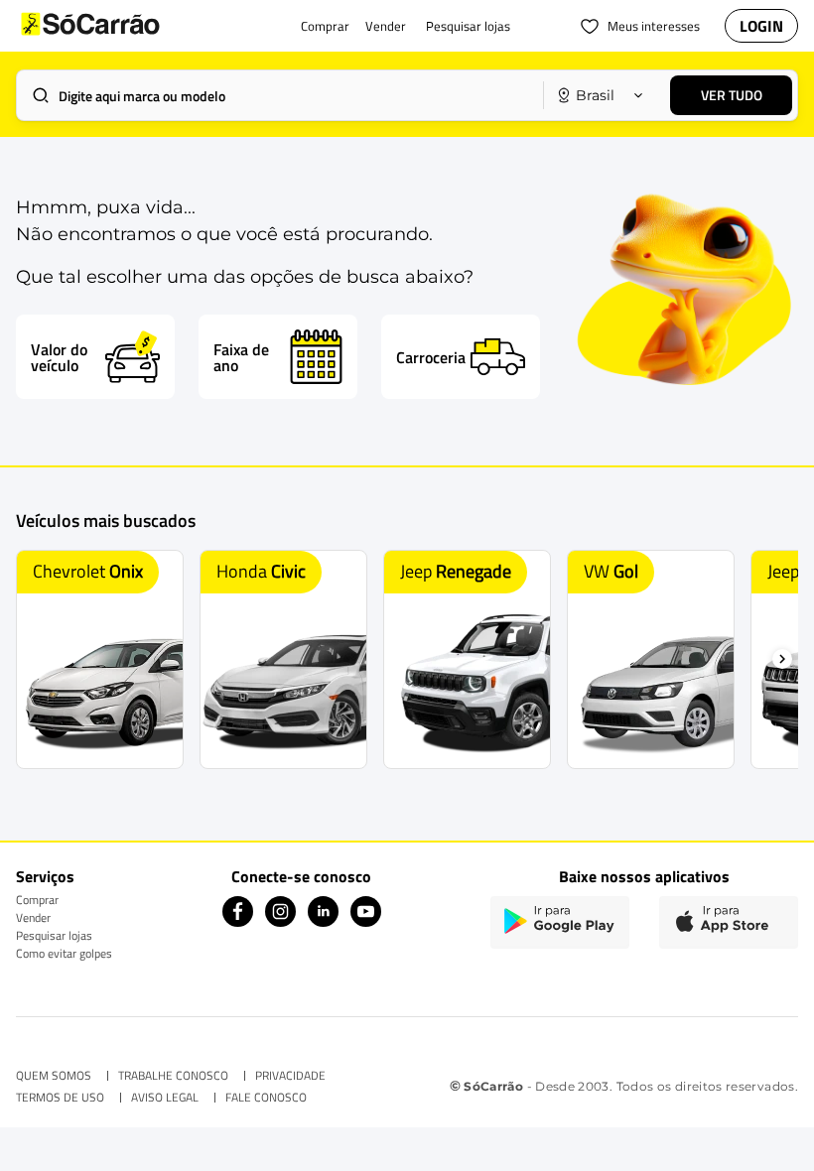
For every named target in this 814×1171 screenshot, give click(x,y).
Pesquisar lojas (54, 935)
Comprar (37, 899)
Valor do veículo (59, 357)
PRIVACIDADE (290, 1076)
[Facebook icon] (237, 921)
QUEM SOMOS (53, 1076)
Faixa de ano (241, 357)
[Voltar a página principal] (130, 26)
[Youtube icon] (365, 921)
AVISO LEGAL (165, 1098)
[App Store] (728, 922)
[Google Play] (559, 922)
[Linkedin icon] (323, 921)
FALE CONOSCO (266, 1098)
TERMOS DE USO (60, 1098)
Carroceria (431, 357)
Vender (33, 917)
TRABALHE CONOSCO (173, 1076)
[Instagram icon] (280, 921)
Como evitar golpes (64, 953)
